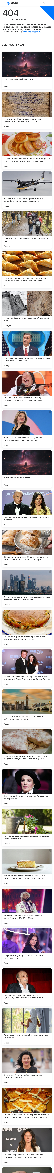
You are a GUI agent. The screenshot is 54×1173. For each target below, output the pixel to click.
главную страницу (32, 32)
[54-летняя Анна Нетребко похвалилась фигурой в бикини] (27, 1066)
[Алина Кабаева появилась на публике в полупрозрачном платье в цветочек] (27, 429)
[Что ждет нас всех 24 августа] (27, 469)
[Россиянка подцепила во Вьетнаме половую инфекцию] (27, 1026)
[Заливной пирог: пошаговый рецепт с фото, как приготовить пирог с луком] (27, 628)
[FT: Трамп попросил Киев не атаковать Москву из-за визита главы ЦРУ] (27, 349)
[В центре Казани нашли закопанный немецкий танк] (27, 309)
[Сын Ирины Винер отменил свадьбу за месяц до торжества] (27, 787)
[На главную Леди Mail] (14, 3)
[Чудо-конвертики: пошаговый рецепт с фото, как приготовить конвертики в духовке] (27, 269)
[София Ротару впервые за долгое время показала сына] (27, 947)
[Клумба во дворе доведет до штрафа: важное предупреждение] (27, 827)
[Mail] (8, 3)
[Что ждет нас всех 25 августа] (27, 70)
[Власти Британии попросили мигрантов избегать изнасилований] (27, 708)
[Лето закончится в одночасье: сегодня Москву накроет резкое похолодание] (27, 588)
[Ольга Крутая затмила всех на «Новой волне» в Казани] (27, 508)
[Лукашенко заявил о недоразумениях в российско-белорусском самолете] (27, 190)
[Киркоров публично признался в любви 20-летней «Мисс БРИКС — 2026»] (27, 907)
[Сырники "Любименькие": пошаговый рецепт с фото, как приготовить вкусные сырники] (27, 150)
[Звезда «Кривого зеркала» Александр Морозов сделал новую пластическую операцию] (27, 389)
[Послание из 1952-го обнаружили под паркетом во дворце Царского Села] (27, 110)
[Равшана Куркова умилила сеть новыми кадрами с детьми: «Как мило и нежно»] (27, 1146)
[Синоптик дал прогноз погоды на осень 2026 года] (27, 230)
